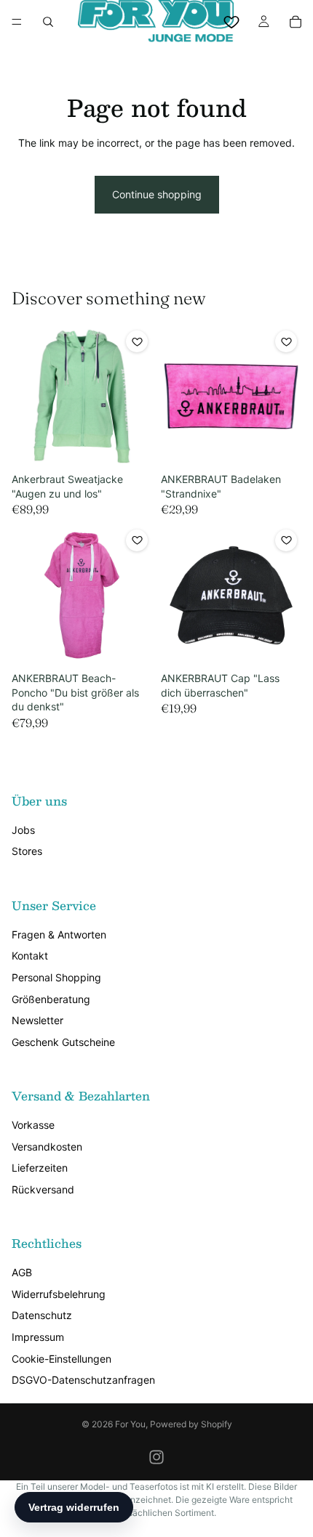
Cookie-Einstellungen (61, 1359)
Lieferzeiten (40, 1167)
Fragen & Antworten (59, 934)
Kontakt (30, 955)
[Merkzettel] (231, 22)
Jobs (23, 830)
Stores (27, 851)
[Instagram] (156, 1457)
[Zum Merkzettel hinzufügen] (137, 341)
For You (130, 1424)
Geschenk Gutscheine (63, 1042)
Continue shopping (157, 194)
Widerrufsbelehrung (59, 1294)
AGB (22, 1272)
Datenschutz (42, 1315)
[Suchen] (48, 22)
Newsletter (37, 1020)
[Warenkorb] (296, 22)
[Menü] (16, 21)
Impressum (38, 1337)
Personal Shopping (56, 977)
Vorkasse (33, 1125)
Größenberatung (51, 999)
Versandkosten (47, 1146)
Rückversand (43, 1189)
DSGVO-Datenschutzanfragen (83, 1380)
